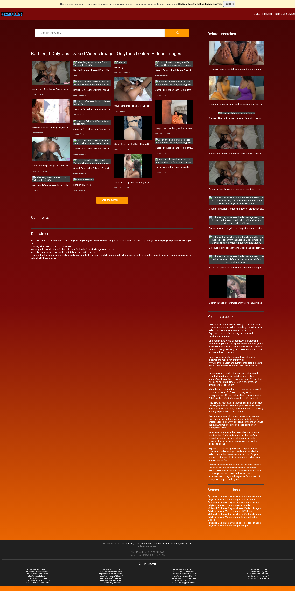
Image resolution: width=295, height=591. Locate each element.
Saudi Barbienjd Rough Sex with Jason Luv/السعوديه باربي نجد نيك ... (66, 165)
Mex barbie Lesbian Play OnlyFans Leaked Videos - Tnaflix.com (64, 127)
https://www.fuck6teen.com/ (184, 572)
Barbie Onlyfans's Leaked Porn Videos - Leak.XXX (57, 185)
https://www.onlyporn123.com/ (184, 583)
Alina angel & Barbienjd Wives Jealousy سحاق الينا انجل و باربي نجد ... (66, 89)
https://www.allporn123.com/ (184, 580)
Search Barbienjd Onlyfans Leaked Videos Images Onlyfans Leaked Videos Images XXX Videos (234, 504)
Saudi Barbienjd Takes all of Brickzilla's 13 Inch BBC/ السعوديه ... (146, 105)
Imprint (267, 13)
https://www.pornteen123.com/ (184, 578)
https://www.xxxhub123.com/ (110, 574)
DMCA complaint (48, 257)
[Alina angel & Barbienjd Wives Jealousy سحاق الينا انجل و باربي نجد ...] (51, 83)
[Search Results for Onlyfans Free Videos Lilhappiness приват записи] (92, 84)
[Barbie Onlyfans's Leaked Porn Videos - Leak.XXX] (51, 180)
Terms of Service (284, 13)
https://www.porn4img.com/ (258, 576)
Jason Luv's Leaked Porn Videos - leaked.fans (96, 109)
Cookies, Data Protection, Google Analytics (200, 4)
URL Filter (174, 543)
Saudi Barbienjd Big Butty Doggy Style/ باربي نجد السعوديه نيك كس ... (148, 144)
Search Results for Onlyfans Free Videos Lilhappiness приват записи (108, 89)
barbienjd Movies (82, 184)
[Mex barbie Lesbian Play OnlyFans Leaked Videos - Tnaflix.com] (51, 122)
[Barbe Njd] (120, 62)
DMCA (257, 13)
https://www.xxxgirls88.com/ (110, 583)
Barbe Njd (119, 67)
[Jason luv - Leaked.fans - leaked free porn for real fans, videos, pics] (174, 84)
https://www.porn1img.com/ (257, 569)
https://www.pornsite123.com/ (37, 580)
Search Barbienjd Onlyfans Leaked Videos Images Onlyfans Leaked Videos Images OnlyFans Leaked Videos (234, 517)
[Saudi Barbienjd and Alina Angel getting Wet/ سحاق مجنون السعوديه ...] (133, 177)
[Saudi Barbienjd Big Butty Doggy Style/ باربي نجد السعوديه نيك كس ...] (133, 138)
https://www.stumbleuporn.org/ (257, 578)
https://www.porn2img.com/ (257, 572)
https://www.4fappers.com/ (37, 569)
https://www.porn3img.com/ (257, 574)
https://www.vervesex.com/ (111, 569)
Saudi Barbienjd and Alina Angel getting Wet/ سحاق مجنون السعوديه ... (149, 182)
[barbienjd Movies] (83, 179)
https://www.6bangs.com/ (37, 574)
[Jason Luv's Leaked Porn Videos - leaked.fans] (92, 104)
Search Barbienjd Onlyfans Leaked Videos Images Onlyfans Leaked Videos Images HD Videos (234, 510)
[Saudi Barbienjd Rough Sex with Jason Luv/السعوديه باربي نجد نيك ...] (51, 160)
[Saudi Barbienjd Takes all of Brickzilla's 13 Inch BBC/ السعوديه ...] (133, 100)
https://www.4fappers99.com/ (37, 572)
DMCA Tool (186, 543)
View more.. (112, 200)
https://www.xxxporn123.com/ (111, 576)
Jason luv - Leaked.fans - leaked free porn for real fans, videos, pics (189, 89)
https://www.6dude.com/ (37, 576)
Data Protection (161, 543)
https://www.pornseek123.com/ (184, 574)
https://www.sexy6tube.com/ (184, 569)
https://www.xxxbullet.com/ (111, 572)
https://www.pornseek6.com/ (184, 576)
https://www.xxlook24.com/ (110, 580)
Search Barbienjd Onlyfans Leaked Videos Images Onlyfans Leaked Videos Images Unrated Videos (234, 498)
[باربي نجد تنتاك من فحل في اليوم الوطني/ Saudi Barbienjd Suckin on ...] (174, 123)
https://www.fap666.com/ (37, 578)
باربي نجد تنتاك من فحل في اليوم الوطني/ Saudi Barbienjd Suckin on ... (189, 128)
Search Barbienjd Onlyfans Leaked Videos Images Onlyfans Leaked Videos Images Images (234, 524)
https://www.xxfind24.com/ (110, 578)
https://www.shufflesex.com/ (37, 583)
